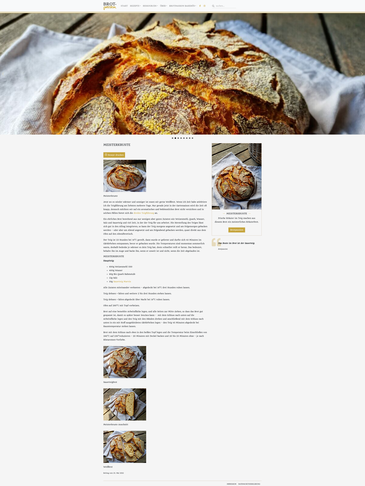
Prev (3, 74)
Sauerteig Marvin (122, 281)
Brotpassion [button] (236, 230)
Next (361, 74)
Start (124, 6)
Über (163, 6)
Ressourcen (149, 6)
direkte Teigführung (144, 213)
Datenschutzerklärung (249, 484)
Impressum (231, 484)
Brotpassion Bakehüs (182, 6)
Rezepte (134, 6)
